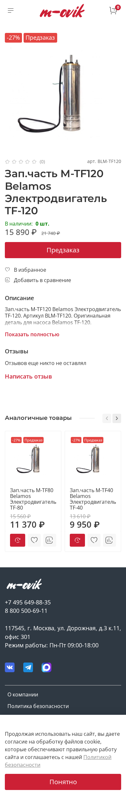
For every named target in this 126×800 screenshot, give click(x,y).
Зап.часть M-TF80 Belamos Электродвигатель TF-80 (33, 499)
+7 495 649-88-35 (28, 602)
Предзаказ (63, 250)
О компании (22, 694)
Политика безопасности (38, 706)
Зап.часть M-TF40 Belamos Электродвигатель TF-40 (93, 499)
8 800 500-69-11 (26, 610)
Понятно (63, 781)
